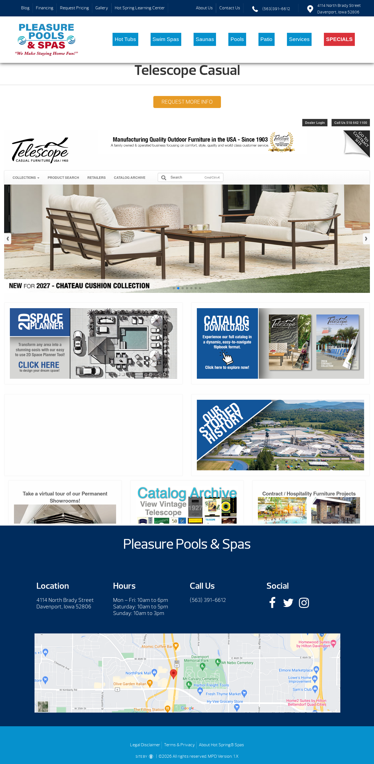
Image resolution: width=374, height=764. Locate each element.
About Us (204, 8)
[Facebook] (272, 603)
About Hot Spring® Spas (221, 745)
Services (299, 39)
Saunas (205, 39)
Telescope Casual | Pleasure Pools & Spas (46, 40)
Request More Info (187, 101)
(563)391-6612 (276, 8)
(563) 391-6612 (208, 600)
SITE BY (142, 756)
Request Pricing (74, 8)
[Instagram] (304, 603)
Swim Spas (166, 39)
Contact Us (229, 8)
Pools (237, 39)
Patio (266, 39)
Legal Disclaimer (145, 745)
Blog (25, 8)
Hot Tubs (125, 39)
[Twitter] (288, 603)
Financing (44, 8)
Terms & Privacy (179, 745)
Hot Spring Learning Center (140, 8)
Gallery (101, 8)
